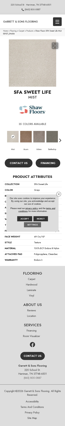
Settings (32, 225)
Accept (25, 219)
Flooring (13, 30)
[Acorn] (25, 136)
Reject (41, 219)
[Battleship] (52, 136)
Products (29, 30)
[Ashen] (39, 136)
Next (60, 135)
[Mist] (12, 136)
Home (5, 30)
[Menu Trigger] (57, 21)
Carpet (21, 30)
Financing (48, 163)
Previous (4, 135)
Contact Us (19, 163)
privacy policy (31, 208)
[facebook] (32, 345)
